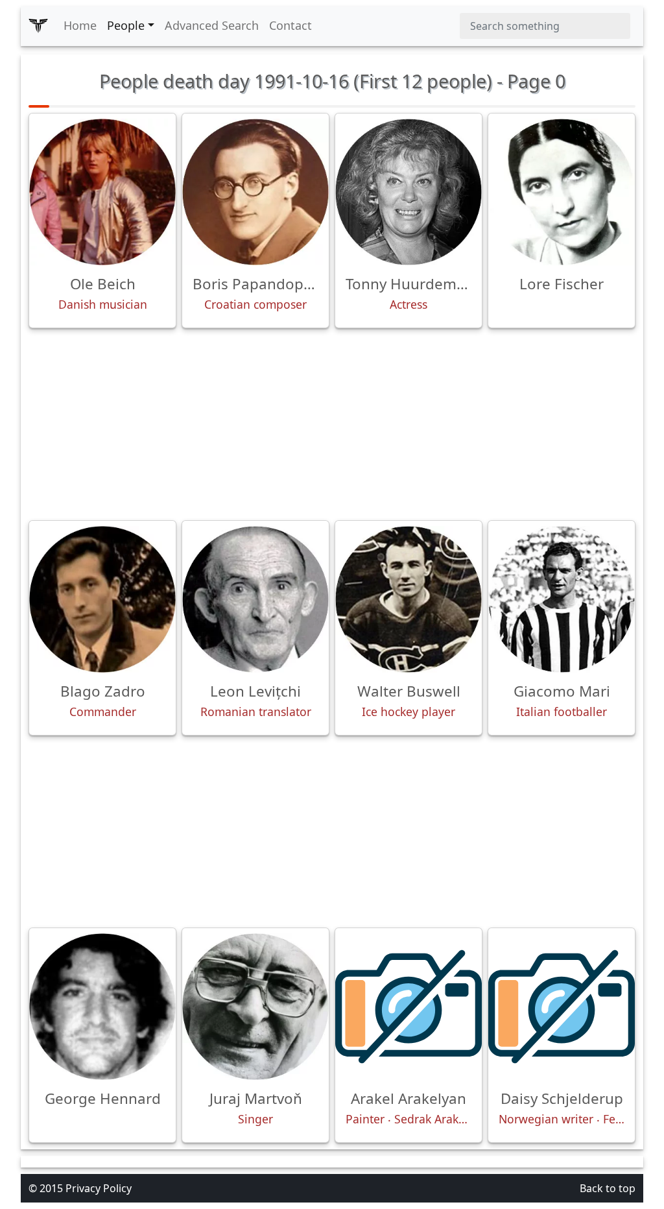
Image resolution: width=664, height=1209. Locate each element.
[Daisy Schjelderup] (561, 1006)
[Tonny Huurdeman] (408, 192)
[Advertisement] (332, 424)
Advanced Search (212, 25)
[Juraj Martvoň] (255, 1006)
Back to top (607, 1188)
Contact (290, 25)
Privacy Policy (98, 1188)
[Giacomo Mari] (561, 599)
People (126, 25)
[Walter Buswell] (408, 599)
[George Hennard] (102, 1006)
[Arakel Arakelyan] (408, 1006)
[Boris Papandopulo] (255, 192)
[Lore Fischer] (561, 192)
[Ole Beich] (102, 192)
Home (80, 25)
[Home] (38, 26)
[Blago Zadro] (102, 599)
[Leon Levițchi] (255, 599)
